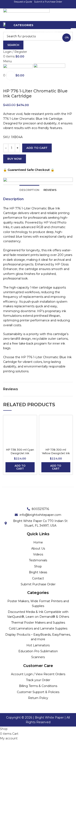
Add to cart (37, 147)
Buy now (14, 158)
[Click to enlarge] (10, 75)
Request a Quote (23, 1)
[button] (20, 467)
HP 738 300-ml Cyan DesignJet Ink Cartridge (20, 453)
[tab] (29, 188)
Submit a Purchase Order (48, 1)
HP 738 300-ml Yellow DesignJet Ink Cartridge (56, 453)
